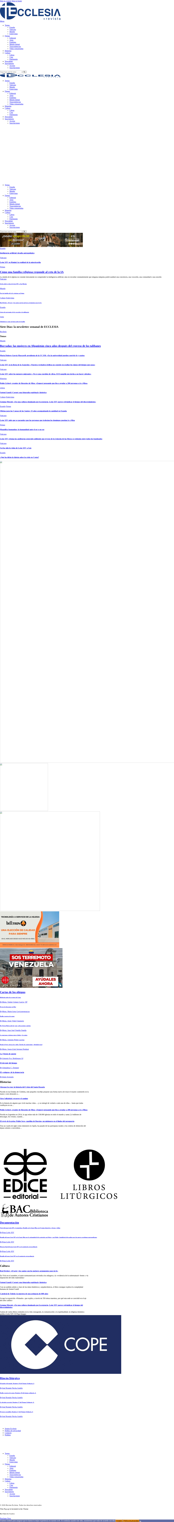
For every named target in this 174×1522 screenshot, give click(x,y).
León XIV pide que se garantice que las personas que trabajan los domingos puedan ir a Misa (37, 420)
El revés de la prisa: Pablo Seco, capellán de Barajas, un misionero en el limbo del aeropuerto (37, 1121)
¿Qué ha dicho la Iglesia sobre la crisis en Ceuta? (19, 457)
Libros (2, 388)
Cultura (3, 298)
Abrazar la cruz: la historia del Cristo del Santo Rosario (22, 1087)
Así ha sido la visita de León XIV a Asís (15, 448)
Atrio (2, 317)
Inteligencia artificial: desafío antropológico (17, 253)
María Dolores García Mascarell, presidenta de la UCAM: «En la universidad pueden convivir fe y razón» (42, 355)
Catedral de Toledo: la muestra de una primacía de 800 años (24, 1294)
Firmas (2, 267)
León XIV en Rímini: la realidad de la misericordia (20, 262)
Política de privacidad (131, 1521)
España (2, 248)
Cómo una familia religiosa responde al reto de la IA (32, 271)
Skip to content (5, 1)
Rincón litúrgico (10, 1378)
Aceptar (119, 1521)
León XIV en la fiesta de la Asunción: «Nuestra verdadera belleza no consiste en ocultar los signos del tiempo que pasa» (47, 365)
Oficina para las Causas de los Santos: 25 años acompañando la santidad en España (33, 411)
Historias (3, 379)
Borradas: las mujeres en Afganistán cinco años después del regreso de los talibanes (50, 345)
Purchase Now (5, 1518)
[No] (140, 1521)
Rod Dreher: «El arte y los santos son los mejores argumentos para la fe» (29, 1271)
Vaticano (3, 258)
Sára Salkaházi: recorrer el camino (14, 1098)
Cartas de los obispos (12, 992)
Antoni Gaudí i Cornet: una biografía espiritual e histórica (23, 392)
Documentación (9, 1222)
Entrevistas (10, 298)
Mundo (2, 289)
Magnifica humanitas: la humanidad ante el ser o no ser (22, 430)
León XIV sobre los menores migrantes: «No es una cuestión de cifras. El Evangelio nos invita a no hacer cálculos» (45, 374)
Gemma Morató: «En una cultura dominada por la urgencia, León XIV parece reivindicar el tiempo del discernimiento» (48, 402)
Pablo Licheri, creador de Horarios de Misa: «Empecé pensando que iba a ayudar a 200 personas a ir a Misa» (44, 383)
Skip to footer (17, 1)
